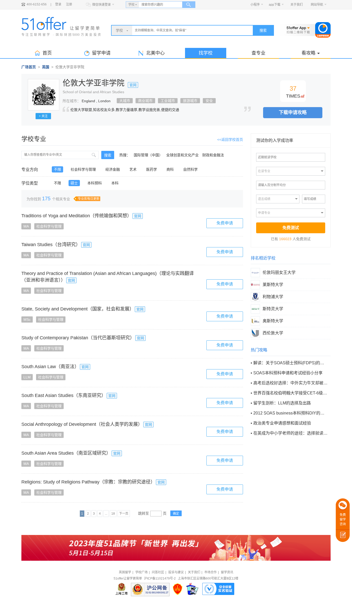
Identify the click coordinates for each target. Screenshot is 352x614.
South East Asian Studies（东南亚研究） (63, 395)
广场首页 (28, 67)
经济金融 (112, 169)
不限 (57, 169)
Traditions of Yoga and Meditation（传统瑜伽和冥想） (76, 215)
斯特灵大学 (273, 309)
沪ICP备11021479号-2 (160, 578)
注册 (69, 4)
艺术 (133, 169)
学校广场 (141, 572)
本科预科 (94, 183)
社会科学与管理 (83, 169)
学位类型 (29, 183)
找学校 (206, 53)
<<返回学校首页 (230, 139)
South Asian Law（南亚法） (50, 366)
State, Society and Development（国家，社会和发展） (77, 309)
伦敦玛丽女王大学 (279, 272)
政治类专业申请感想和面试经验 (282, 423)
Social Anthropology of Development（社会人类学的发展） (82, 424)
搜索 (263, 30)
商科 (170, 169)
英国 (45, 67)
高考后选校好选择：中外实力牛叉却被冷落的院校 (290, 383)
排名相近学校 (263, 258)
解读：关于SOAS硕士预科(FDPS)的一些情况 (290, 363)
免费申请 (224, 223)
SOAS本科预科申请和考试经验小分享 (288, 373)
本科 (115, 183)
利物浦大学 (273, 297)
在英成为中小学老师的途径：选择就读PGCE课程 (290, 433)
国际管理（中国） (148, 155)
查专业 (258, 53)
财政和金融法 (213, 155)
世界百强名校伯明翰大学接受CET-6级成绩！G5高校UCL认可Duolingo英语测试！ (290, 393)
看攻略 (308, 53)
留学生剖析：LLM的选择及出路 (282, 403)
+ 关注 (43, 116)
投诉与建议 (176, 572)
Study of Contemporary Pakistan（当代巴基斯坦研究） (78, 337)
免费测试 (290, 228)
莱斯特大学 (273, 284)
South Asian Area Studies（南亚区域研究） (66, 453)
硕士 (74, 183)
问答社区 (158, 572)
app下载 (274, 4)
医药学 (151, 169)
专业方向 (29, 170)
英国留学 (125, 572)
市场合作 (210, 572)
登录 (58, 4)
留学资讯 (227, 572)
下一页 (123, 513)
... (106, 513)
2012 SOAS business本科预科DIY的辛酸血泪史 (290, 413)
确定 (176, 513)
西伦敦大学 (273, 333)
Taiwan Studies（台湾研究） (50, 244)
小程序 (255, 4)
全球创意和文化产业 (182, 155)
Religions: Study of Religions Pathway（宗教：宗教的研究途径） (88, 482)
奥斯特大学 (273, 321)
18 (113, 513)
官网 (133, 85)
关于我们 (296, 4)
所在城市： (72, 101)
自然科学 (190, 169)
